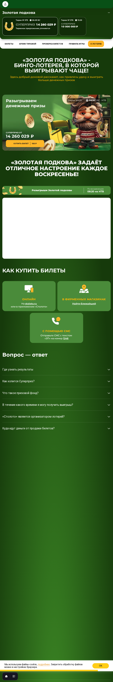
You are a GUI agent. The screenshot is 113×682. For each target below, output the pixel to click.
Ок (100, 665)
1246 (65, 338)
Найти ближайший (84, 303)
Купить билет (25, 143)
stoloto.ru (31, 303)
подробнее (44, 664)
